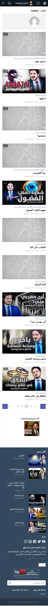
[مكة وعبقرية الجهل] (37, 513)
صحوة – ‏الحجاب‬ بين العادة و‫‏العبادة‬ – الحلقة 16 (15, 485)
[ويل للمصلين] (37, 527)
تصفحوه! (41, 135)
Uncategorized (39, 58)
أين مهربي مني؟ (38, 321)
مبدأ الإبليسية (39, 172)
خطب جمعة (17, 58)
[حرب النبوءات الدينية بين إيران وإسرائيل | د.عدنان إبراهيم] (31, 428)
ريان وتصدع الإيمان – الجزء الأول (16, 470)
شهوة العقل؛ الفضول (36, 210)
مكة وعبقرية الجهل (17, 509)
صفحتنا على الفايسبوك (20, 590)
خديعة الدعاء (19, 495)
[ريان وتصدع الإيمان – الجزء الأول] (37, 473)
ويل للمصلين (19, 522)
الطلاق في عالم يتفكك (35, 396)
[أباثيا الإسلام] (24, 267)
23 (8, 406)
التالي (5, 406)
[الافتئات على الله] (24, 230)
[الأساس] (37, 460)
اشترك (42, 565)
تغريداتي (42, 594)
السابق (43, 406)
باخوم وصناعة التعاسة (35, 358)
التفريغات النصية (27, 58)
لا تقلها (43, 98)
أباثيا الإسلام (40, 284)
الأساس (21, 455)
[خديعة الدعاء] (37, 499)
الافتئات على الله (38, 247)
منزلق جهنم (40, 61)
